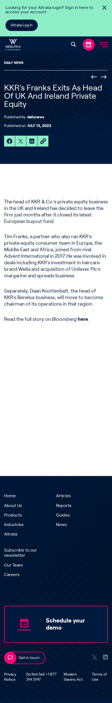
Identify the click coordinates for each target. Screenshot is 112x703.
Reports (63, 505)
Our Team (13, 565)
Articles (63, 496)
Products (13, 515)
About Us (13, 505)
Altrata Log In (22, 25)
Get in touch (29, 658)
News (61, 524)
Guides (63, 515)
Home (10, 496)
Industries (14, 524)
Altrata (10, 534)
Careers (12, 575)
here (83, 319)
